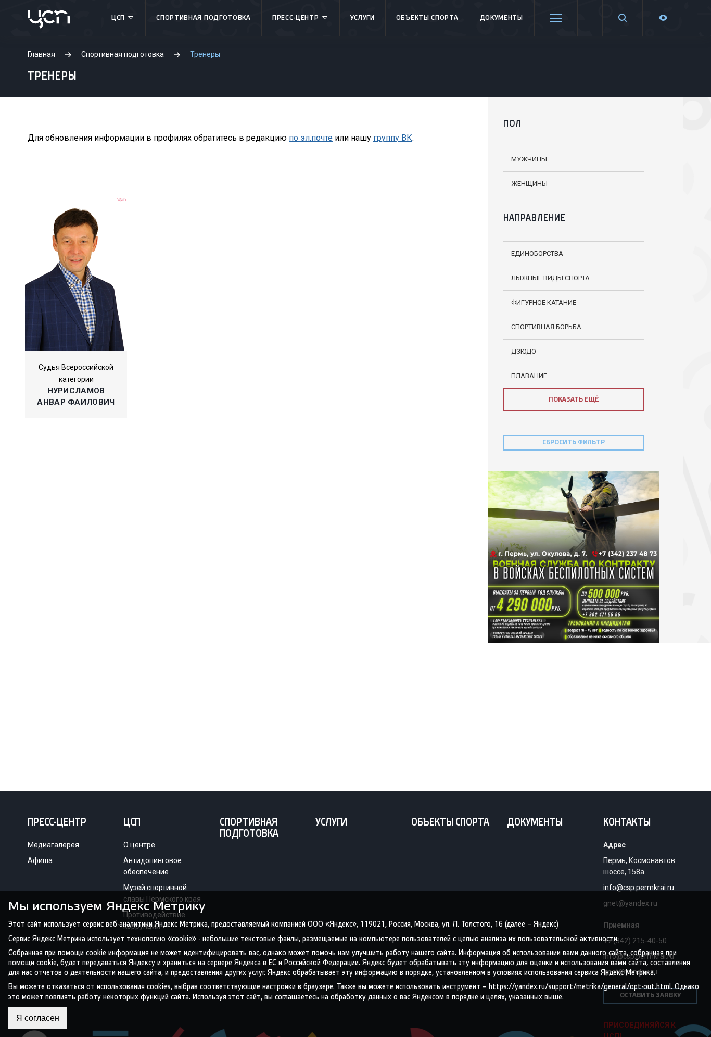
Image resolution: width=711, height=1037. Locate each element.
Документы (501, 18)
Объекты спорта (427, 18)
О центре (139, 845)
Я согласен (37, 1018)
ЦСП (118, 18)
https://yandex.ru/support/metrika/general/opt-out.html (580, 987)
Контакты (627, 823)
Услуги (362, 18)
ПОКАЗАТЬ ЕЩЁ (574, 399)
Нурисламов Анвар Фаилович (76, 396)
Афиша (40, 860)
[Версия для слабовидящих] (663, 18)
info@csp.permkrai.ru (638, 887)
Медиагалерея (53, 845)
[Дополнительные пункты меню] (556, 18)
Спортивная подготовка (203, 18)
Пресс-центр (295, 18)
